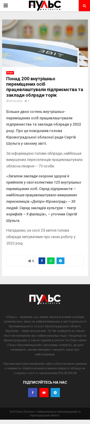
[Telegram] (55, 392)
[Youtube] (44, 392)
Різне (10, 73)
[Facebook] (32, 392)
